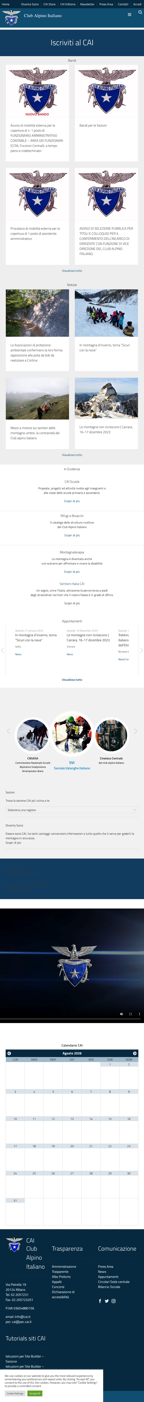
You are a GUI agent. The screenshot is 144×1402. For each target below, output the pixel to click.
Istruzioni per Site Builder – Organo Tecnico (25, 1369)
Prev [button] (2, 650)
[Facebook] (100, 1301)
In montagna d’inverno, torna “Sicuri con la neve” (36, 637)
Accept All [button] (35, 1393)
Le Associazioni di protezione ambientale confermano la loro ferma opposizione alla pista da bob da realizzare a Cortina (36, 353)
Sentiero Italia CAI (72, 583)
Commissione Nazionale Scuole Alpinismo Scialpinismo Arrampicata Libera (32, 767)
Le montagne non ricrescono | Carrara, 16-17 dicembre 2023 (106, 429)
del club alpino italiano (111, 763)
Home (5, 4)
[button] (33, 722)
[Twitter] (107, 1301)
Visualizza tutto (72, 270)
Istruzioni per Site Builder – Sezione (25, 1359)
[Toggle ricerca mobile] (140, 12)
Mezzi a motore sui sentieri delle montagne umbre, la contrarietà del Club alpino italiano (35, 433)
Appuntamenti (108, 1276)
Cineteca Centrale (111, 758)
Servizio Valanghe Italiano (72, 768)
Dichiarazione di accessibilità (63, 1294)
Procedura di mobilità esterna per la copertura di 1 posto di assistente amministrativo (35, 233)
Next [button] (141, 650)
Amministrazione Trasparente (64, 1269)
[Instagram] (114, 1301)
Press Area (105, 1266)
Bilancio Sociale (109, 1286)
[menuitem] (137, 4)
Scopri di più (72, 501)
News (18, 654)
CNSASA (32, 758)
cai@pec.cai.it (22, 1321)
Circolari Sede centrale (114, 1281)
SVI (72, 762)
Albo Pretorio (61, 1276)
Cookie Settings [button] (15, 1393)
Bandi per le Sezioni (93, 125)
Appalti (57, 1281)
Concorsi (58, 1286)
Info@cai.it (22, 1316)
